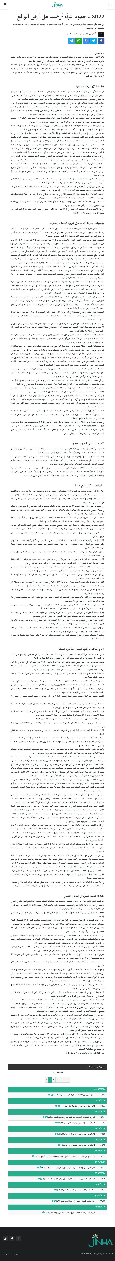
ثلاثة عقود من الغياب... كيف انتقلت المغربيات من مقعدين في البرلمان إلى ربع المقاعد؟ (65, 1157)
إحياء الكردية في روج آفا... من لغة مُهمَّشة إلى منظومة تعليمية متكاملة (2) (68, 1168)
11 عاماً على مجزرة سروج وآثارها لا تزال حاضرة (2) (77, 1134)
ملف (101, 34)
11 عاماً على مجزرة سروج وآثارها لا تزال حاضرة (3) (77, 1123)
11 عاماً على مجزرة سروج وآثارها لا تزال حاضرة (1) (78, 1145)
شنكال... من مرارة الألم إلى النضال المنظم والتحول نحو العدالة (74, 1095)
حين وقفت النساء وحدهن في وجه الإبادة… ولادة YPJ (76, 1201)
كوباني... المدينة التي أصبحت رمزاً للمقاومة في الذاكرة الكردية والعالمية (71, 1117)
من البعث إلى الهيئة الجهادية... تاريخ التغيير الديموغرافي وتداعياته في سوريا (70, 1213)
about (16, 1255)
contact (7, 1255)
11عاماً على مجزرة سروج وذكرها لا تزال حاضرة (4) (78, 1106)
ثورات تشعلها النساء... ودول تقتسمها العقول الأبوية (77, 1190)
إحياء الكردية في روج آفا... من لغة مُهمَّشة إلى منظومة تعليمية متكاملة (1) (69, 1179)
